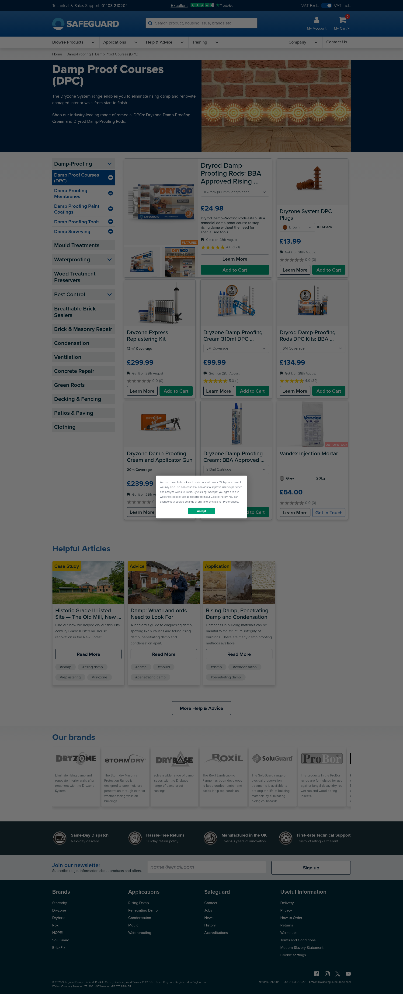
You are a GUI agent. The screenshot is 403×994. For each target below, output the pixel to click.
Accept (201, 511)
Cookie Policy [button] (219, 497)
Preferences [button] (230, 502)
